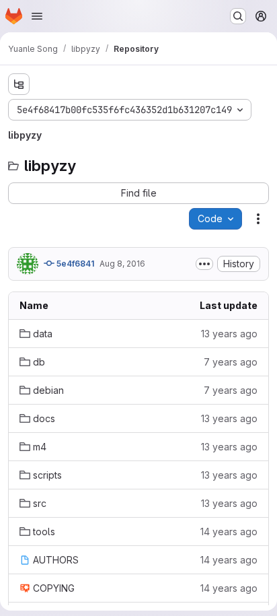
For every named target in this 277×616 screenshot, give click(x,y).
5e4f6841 (74, 264)
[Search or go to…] (238, 16)
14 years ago (229, 531)
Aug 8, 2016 (122, 264)
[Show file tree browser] (19, 84)
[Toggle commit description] (204, 264)
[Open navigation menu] (37, 16)
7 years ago (231, 362)
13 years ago (229, 333)
